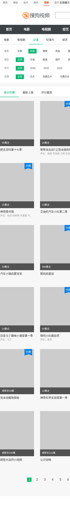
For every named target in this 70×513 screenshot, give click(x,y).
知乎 (26, 2)
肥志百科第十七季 (11, 149)
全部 (20, 51)
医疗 (56, 2)
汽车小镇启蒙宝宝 (11, 273)
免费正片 (47, 76)
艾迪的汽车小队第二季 (53, 211)
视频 (46, 2)
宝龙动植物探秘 (9, 397)
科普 (32, 51)
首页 (9, 29)
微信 (15, 2)
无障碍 (63, 2)
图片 (36, 2)
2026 (33, 68)
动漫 (35, 39)
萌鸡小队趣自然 (49, 335)
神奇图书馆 (7, 211)
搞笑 (45, 51)
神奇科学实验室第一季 (53, 397)
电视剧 (46, 29)
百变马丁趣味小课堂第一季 (16, 335)
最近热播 (9, 92)
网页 (5, 2)
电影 (27, 29)
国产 (57, 59)
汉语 (67, 2)
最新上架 (28, 92)
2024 (59, 68)
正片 (32, 76)
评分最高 (46, 92)
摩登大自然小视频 (11, 459)
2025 (46, 68)
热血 (57, 51)
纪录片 (50, 39)
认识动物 (45, 459)
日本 (32, 59)
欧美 (45, 59)
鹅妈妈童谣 (47, 273)
